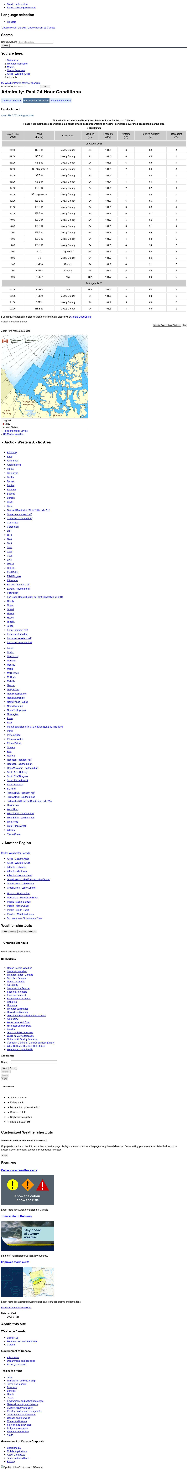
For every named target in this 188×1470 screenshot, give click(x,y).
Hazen (10, 617)
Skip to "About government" (21, 7)
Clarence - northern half (19, 514)
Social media (14, 1447)
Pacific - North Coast (17, 905)
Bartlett (10, 485)
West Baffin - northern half (20, 813)
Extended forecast (16, 995)
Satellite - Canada (16, 978)
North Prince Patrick (17, 701)
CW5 (9, 555)
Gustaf (10, 609)
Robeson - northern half (19, 759)
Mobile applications (17, 1451)
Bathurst (11, 489)
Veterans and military (18, 1431)
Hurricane (12, 1005)
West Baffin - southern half (20, 817)
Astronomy (12, 1018)
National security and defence (22, 1404)
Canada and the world (18, 1418)
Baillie (10, 468)
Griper (10, 605)
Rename (5, 1072)
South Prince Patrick (17, 780)
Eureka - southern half (18, 588)
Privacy (11, 1461)
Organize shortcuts (27, 931)
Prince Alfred (14, 735)
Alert (9, 456)
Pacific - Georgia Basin (19, 901)
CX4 (9, 559)
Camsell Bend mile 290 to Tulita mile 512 (28, 510)
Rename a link (17, 1112)
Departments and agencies (21, 1360)
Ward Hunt (12, 809)
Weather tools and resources (22, 1341)
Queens (11, 747)
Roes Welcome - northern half (22, 768)
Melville (11, 681)
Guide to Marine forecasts (20, 1035)
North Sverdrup (15, 706)
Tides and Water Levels (15, 430)
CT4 (9, 530)
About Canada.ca (16, 1454)
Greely (10, 601)
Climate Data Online (80, 316)
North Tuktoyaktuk (16, 710)
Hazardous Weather (17, 1012)
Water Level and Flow (18, 1022)
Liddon (10, 652)
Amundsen (12, 460)
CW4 (9, 551)
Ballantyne (12, 473)
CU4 (9, 535)
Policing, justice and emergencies (24, 1411)
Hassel (10, 613)
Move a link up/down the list (24, 1107)
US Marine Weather (13, 434)
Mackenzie (12, 656)
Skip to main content (17, 4)
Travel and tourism (16, 1384)
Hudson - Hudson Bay (18, 893)
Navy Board (13, 689)
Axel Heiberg (14, 464)
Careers (11, 1344)
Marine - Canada (16, 981)
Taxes (10, 1397)
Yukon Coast (13, 834)
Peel (9, 722)
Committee (12, 522)
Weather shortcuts (31, 83)
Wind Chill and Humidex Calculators (26, 1046)
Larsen (10, 648)
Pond (10, 730)
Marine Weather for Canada (15, 853)
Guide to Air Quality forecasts (22, 1039)
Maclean (11, 660)
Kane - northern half (17, 630)
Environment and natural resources (25, 1401)
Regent (11, 755)
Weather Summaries (17, 1008)
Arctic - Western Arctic (18, 73)
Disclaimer (95, 128)
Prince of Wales (15, 739)
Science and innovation (19, 1424)
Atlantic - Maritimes (17, 871)
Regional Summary (61, 100)
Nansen (11, 685)
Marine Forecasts (16, 70)
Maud (10, 668)
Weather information (17, 63)
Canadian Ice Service (18, 988)
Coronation (13, 526)
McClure (11, 677)
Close (4, 1155)
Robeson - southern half (19, 763)
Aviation (11, 1029)
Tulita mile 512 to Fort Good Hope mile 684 (29, 801)
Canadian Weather (17, 971)
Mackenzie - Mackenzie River (22, 897)
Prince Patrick (14, 743)
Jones (10, 625)
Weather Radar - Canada (20, 974)
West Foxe (12, 821)
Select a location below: (14, 321)
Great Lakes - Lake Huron (20, 883)
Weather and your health (20, 1049)
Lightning (12, 1002)
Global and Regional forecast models (26, 1015)
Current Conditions (11, 100)
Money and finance (17, 1421)
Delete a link (16, 1102)
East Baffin (12, 572)
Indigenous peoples (17, 1428)
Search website (9, 42)
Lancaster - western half (19, 642)
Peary (10, 718)
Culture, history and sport (20, 1407)
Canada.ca (13, 60)
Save (4, 1068)
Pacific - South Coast (18, 910)
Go (45, 86)
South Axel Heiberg (17, 772)
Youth (10, 1435)
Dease (10, 564)
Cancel (13, 1068)
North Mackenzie (16, 697)
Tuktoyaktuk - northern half (21, 792)
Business (12, 1387)
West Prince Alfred (16, 825)
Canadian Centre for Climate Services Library (30, 1042)
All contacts (13, 1357)
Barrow (11, 481)
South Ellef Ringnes (17, 776)
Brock (10, 502)
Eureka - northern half (18, 584)
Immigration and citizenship (21, 1380)
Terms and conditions (18, 1458)
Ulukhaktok (13, 805)
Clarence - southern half (19, 518)
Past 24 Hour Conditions (36, 100)
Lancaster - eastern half (19, 638)
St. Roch (11, 788)
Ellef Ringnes (14, 576)
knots (39, 137)
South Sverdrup (15, 784)
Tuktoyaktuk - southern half (21, 797)
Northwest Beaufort (17, 693)
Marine (10, 67)
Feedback (16, 1307)
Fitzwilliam (12, 592)
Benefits (11, 1390)
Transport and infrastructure (21, 1414)
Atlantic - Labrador (16, 867)
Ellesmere (12, 580)
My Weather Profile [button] (11, 83)
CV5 (9, 543)
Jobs (9, 1377)
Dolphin (11, 568)
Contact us (12, 1337)
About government (16, 1364)
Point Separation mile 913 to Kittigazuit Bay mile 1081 (35, 726)
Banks (10, 477)
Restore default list (20, 1121)
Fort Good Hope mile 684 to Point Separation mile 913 (35, 597)
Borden (11, 497)
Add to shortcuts (9, 931)
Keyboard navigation (21, 1117)
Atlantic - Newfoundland (19, 875)
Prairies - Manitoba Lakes (20, 914)
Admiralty (12, 452)
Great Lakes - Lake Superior (21, 887)
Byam (10, 506)
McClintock (13, 673)
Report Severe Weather (19, 968)
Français (11, 21)
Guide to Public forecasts (20, 1032)
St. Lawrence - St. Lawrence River (24, 918)
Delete (5, 1075)
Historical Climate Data (19, 1025)
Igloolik (11, 621)
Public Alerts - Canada (19, 998)
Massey (11, 664)
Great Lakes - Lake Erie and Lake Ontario (28, 879)
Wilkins (11, 830)
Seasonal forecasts (17, 991)
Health (10, 1394)
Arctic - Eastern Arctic (18, 858)
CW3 (9, 547)
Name (4, 1062)
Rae (9, 751)
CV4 (9, 539)
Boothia (11, 493)
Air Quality (12, 985)
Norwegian (13, 714)
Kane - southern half (17, 634)
